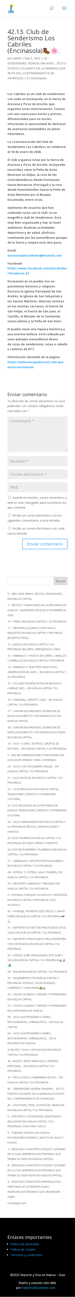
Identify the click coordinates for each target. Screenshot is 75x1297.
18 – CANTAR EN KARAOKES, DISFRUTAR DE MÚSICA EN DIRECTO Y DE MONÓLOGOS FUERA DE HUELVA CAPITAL (36, 732)
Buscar (60, 581)
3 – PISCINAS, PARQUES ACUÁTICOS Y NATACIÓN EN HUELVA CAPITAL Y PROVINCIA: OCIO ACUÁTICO (37, 900)
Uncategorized (17, 1203)
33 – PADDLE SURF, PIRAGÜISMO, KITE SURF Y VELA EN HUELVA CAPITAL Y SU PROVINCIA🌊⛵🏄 (37, 960)
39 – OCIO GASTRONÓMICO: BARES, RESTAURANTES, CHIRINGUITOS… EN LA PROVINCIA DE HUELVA (32, 1038)
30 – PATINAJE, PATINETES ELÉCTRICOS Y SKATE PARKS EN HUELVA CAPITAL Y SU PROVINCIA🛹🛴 (36, 916)
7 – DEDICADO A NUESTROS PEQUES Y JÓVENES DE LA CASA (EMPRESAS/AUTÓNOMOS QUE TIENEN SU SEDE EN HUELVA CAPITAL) (37, 1154)
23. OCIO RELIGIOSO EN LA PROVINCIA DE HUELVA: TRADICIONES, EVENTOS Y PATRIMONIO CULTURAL (37, 810)
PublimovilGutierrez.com (38, 1288)
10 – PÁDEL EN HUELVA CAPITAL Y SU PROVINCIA (37, 621)
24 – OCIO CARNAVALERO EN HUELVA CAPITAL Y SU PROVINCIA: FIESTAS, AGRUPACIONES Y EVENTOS (37, 827)
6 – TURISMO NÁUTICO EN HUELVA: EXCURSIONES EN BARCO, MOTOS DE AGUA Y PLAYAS (35, 1138)
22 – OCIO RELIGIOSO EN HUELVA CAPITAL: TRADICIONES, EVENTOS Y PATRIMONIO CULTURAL (33, 794)
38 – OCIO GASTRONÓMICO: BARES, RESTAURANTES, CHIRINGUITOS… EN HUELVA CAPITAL (35, 1022)
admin (17, 58)
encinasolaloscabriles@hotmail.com (35, 255)
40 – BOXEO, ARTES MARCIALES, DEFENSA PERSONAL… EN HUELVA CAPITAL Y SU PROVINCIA (33, 1066)
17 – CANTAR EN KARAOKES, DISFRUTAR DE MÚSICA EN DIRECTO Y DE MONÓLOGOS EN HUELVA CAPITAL (34, 716)
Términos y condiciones (26, 1255)
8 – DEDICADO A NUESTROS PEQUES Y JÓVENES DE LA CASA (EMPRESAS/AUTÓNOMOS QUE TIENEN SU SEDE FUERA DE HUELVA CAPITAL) (37, 1170)
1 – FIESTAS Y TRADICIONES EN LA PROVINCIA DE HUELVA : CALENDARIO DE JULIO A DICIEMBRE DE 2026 (37, 610)
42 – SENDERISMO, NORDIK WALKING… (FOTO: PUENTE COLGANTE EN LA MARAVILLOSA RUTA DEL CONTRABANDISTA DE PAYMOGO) (37, 68)
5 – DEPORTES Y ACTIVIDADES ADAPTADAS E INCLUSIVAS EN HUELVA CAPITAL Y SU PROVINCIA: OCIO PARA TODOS (35, 1121)
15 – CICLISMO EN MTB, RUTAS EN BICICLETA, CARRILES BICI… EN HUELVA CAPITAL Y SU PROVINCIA (35, 688)
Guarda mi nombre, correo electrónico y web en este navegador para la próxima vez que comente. (37, 503)
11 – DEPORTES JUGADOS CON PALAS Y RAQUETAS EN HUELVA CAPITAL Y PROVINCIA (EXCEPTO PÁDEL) (35, 633)
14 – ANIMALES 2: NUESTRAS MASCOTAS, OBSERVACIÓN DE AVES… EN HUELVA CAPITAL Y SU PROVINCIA (37, 672)
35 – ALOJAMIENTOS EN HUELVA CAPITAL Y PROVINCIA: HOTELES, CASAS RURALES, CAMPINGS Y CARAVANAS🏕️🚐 (33, 983)
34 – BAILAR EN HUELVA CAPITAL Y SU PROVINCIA (37, 971)
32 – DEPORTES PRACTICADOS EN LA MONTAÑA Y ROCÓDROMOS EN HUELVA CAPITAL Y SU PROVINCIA (37, 944)
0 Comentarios (37, 78)
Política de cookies (23, 1249)
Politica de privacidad (24, 1244)
